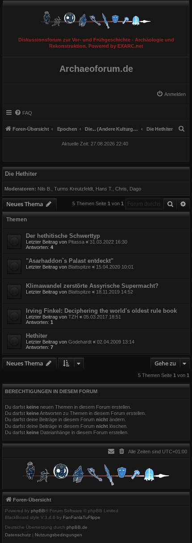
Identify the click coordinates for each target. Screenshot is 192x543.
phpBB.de (77, 527)
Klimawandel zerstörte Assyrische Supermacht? (92, 285)
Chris (121, 188)
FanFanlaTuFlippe (81, 517)
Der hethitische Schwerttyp (63, 235)
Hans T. (104, 188)
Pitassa (76, 242)
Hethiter (36, 335)
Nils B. (44, 188)
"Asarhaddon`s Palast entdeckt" (69, 260)
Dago (135, 188)
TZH (73, 316)
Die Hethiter (21, 173)
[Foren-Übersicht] (96, 17)
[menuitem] (171, 94)
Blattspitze (79, 266)
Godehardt (80, 341)
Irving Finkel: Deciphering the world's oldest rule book (101, 310)
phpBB (38, 511)
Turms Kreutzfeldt (73, 188)
